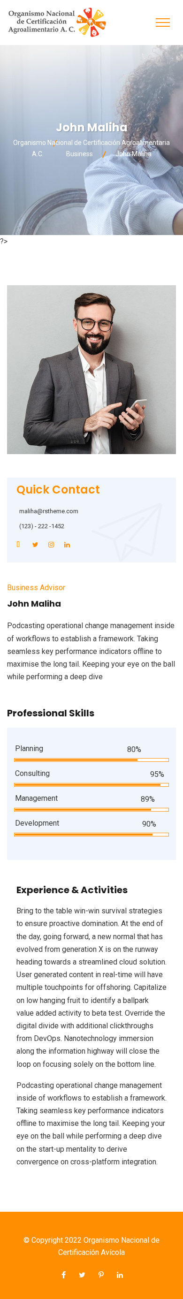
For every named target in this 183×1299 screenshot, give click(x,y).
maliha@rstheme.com (48, 511)
